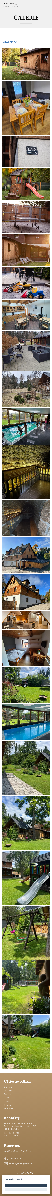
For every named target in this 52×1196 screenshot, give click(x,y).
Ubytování (8, 1087)
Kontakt (7, 1105)
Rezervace (8, 1108)
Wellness (8, 1090)
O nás (6, 1101)
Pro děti (7, 1094)
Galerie (7, 1097)
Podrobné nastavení (13, 1179)
